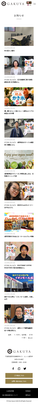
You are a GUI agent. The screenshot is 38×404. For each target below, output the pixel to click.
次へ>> (30, 338)
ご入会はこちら (19, 375)
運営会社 (28, 395)
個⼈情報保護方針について (10, 395)
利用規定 (28, 391)
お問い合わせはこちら (19, 381)
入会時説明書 (10, 391)
